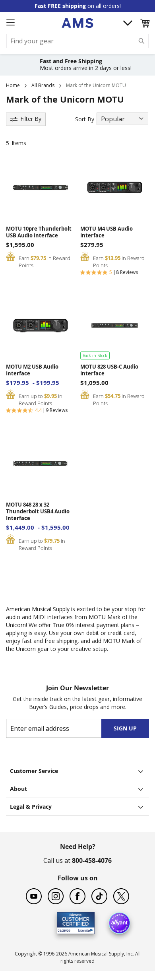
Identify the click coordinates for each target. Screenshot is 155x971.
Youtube (34, 896)
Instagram (56, 896)
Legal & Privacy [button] (31, 806)
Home (13, 85)
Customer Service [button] (34, 771)
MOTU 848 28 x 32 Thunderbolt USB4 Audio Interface (38, 511)
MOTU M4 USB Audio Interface (106, 232)
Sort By (84, 119)
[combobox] (77, 41)
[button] (144, 23)
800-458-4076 (92, 860)
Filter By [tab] (30, 118)
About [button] (18, 788)
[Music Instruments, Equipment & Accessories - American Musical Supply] (77, 23)
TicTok (99, 896)
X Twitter (121, 896)
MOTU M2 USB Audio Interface (32, 370)
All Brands (42, 85)
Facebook (77, 896)
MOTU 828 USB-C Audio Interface (109, 370)
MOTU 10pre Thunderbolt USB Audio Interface (39, 232)
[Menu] (10, 22)
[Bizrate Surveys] (84, 929)
